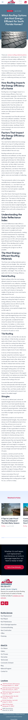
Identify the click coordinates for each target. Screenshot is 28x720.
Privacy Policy (14, 719)
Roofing (3, 526)
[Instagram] (6, 603)
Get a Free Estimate (14, 567)
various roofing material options (17, 55)
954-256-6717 (5, 586)
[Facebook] (2, 603)
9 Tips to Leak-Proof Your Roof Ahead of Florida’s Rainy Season (10, 520)
